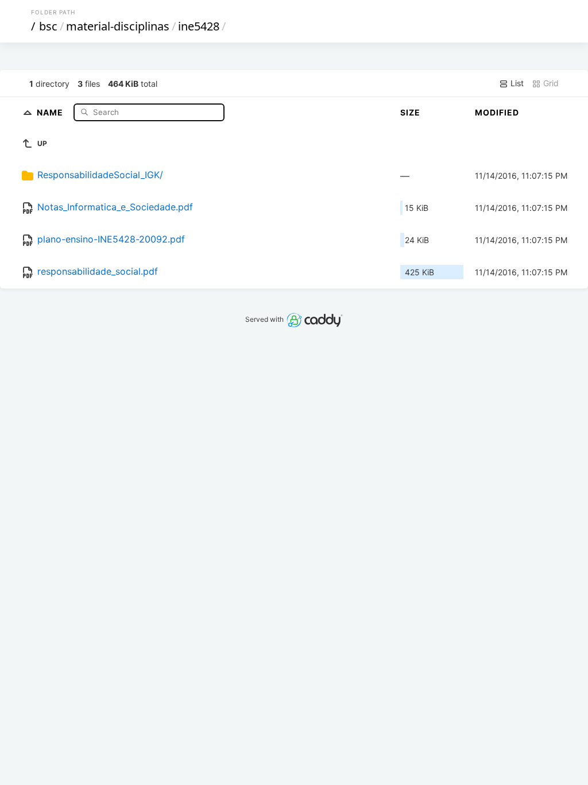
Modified (497, 112)
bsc (48, 26)
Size (410, 112)
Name (51, 112)
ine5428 (198, 26)
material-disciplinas (117, 26)
